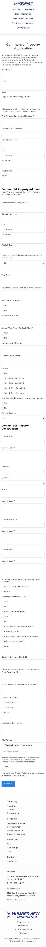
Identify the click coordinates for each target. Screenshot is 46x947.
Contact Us (23, 28)
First (4, 81)
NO (5, 338)
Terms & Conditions (23, 929)
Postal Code (8, 171)
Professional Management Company (21, 636)
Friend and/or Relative (14, 641)
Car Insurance (23, 14)
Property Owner (11, 631)
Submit (8, 784)
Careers (10, 809)
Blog (9, 844)
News (9, 851)
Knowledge (12, 847)
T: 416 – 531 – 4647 (15, 883)
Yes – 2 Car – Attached (14, 393)
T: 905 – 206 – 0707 (16, 899)
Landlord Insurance (23, 9)
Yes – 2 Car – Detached (14, 388)
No (5, 310)
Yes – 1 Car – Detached (14, 378)
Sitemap (23, 933)
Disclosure (23, 925)
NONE (7, 591)
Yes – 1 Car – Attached (14, 383)
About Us (11, 806)
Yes (5, 305)
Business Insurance (23, 23)
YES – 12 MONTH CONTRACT (16, 586)
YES (6, 333)
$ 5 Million (9, 707)
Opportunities (13, 813)
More (6, 712)
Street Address (9, 140)
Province (6, 160)
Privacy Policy (21, 773)
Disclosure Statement (15, 775)
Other (7, 646)
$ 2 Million (9, 702)
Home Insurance (23, 18)
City (3, 150)
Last (4, 92)
